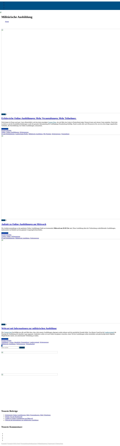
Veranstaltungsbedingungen (29, 443)
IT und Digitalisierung (8, 134)
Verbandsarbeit (30, 344)
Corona (3, 236)
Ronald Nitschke (6, 130)
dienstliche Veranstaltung (21, 342)
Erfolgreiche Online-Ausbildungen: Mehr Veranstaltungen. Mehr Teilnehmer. (38, 118)
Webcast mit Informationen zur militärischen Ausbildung (29, 328)
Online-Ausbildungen (12, 132)
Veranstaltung (65, 134)
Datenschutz (59, 443)
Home (7, 21)
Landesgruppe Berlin (21, 134)
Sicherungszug (24, 132)
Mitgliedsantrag (42, 443)
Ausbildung (4, 342)
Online (3, 132)
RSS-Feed (17, 443)
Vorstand (9, 443)
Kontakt (3, 443)
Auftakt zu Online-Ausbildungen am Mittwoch (23, 224)
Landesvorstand (109, 332)
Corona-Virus (52, 122)
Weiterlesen (4, 129)
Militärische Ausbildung (35, 134)
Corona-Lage (8, 332)
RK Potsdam (47, 134)
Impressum (51, 443)
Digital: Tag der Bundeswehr (13, 417)
